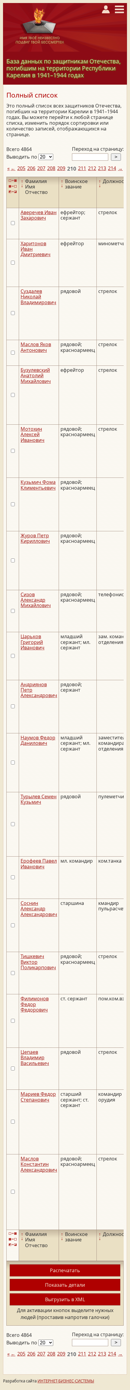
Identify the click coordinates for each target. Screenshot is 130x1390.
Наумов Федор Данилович (38, 740)
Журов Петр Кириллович (35, 538)
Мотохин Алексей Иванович (32, 434)
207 (41, 168)
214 (112, 168)
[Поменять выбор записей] (12, 191)
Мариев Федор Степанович (38, 1097)
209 (61, 168)
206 (31, 168)
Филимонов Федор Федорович (35, 1004)
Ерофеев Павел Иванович (39, 863)
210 (71, 168)
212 (92, 168)
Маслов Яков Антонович (36, 347)
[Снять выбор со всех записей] (12, 186)
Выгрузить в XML (65, 1299)
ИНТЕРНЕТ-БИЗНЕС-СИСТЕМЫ (65, 1381)
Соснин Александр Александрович (39, 909)
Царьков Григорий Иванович (32, 642)
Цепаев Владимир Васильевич (35, 1058)
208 (51, 168)
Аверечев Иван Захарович (39, 215)
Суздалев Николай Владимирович (38, 297)
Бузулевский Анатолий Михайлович (36, 376)
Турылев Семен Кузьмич (39, 799)
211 (82, 168)
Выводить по (22, 156)
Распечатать (65, 1270)
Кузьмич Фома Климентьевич (38, 485)
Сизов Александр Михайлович (36, 600)
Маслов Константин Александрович (39, 1164)
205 (21, 168)
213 (102, 168)
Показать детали (65, 1285)
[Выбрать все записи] (12, 181)
